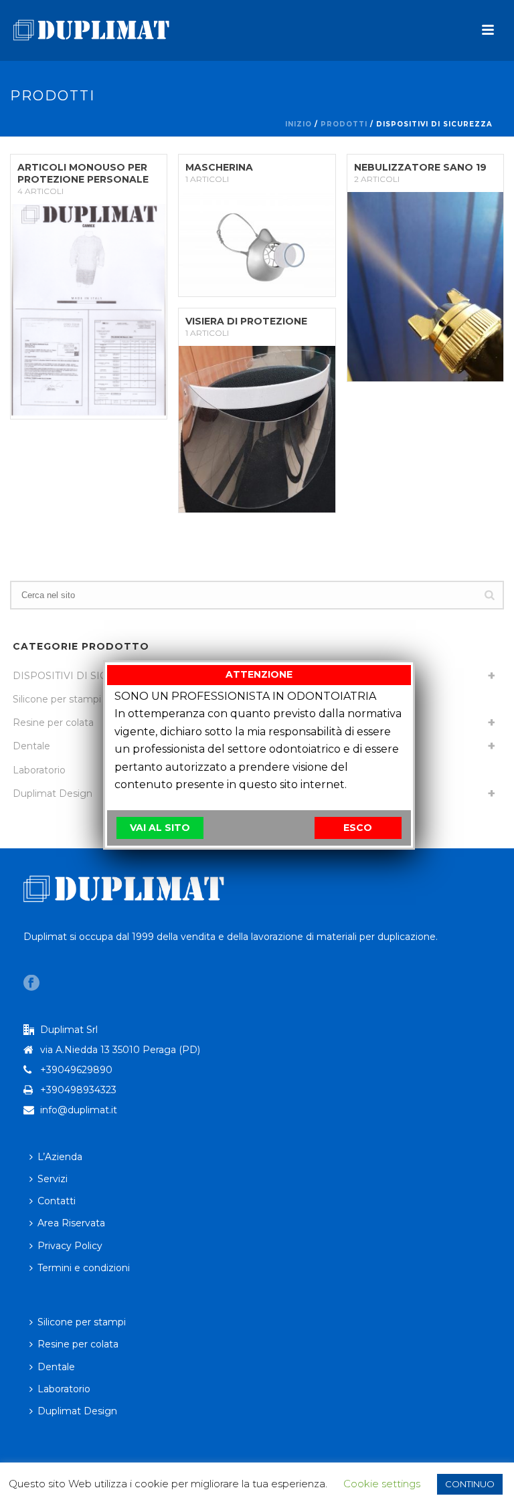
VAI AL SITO (160, 828)
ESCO (357, 828)
